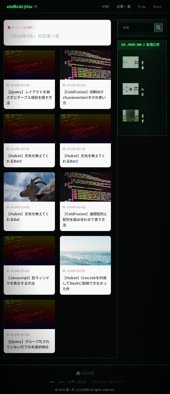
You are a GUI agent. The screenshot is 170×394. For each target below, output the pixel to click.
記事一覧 (124, 6)
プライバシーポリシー (106, 381)
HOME (105, 6)
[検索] (158, 27)
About (157, 6)
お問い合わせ (77, 381)
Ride (142, 6)
